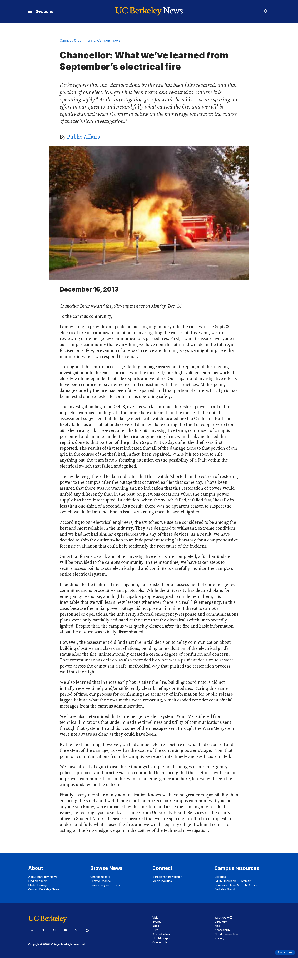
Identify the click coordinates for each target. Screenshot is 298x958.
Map (217, 925)
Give (155, 930)
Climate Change (100, 881)
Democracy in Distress (105, 885)
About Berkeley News (42, 877)
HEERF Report (162, 938)
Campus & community (77, 40)
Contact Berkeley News (43, 889)
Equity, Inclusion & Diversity (233, 881)
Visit (155, 917)
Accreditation (161, 934)
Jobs (155, 925)
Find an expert (37, 881)
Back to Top (286, 952)
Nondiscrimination (226, 934)
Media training (37, 885)
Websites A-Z (223, 917)
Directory (221, 921)
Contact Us (159, 942)
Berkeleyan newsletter (167, 877)
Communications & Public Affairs (236, 885)
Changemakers (100, 877)
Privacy (219, 938)
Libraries (220, 877)
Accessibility (222, 930)
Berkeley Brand (225, 889)
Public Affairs (83, 137)
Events (156, 921)
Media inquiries (162, 881)
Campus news (108, 40)
